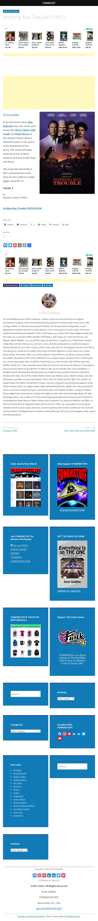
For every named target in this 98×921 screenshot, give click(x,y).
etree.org (17, 786)
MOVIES (15, 553)
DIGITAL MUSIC (19, 549)
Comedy (26, 285)
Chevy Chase (22, 129)
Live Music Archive (21, 809)
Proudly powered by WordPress (31, 916)
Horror (37, 285)
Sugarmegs (18, 815)
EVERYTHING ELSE (20, 561)
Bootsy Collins (19, 776)
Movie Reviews (12, 285)
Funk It (16, 789)
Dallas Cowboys (20, 780)
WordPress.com (73, 916)
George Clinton (20, 802)
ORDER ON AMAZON (68, 591)
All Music (17, 770)
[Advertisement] (49, 95)
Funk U (16, 793)
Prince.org (17, 812)
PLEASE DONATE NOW (72, 510)
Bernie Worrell (19, 773)
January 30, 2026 (11, 11)
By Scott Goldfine (11, 114)
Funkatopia (18, 796)
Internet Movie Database (24, 805)
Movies (49, 285)
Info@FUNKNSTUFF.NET (49, 908)
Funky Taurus (19, 799)
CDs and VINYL (20, 545)
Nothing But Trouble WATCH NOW (22, 208)
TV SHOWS (16, 557)
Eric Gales (17, 783)
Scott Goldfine (49, 313)
